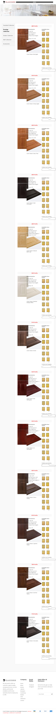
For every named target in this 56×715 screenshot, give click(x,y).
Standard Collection (8, 25)
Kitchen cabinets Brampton (22, 689)
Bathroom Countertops (15, 712)
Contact (22, 700)
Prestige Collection (6, 30)
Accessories (6, 44)
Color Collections (23, 697)
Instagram (31, 686)
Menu (34, 2)
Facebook (31, 685)
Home (21, 683)
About (21, 685)
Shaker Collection (8, 35)
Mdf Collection (7, 39)
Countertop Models (23, 693)
